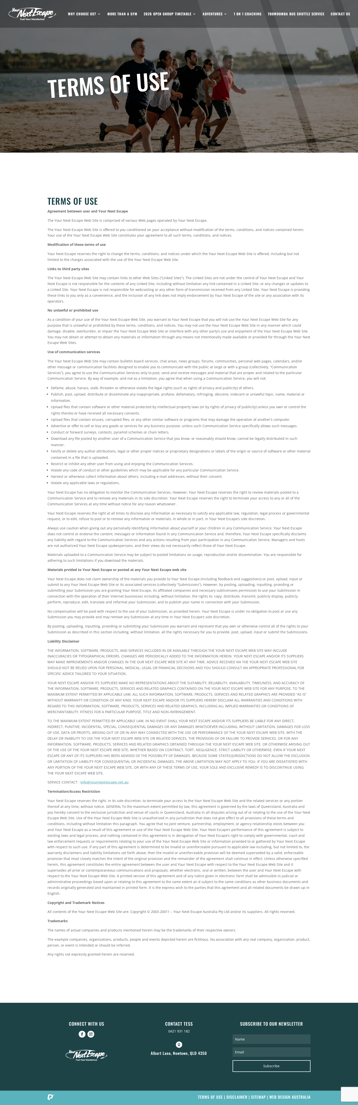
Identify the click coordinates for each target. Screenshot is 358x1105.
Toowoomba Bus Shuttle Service (296, 14)
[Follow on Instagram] (90, 1034)
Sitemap (258, 1097)
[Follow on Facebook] (82, 1034)
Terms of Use (210, 1097)
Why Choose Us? (82, 14)
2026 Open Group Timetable (167, 14)
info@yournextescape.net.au (104, 782)
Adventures (213, 14)
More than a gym (122, 14)
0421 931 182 (179, 1031)
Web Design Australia (290, 1097)
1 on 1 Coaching (248, 14)
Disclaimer (236, 1097)
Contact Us (340, 14)
